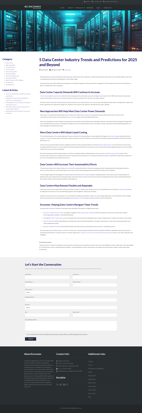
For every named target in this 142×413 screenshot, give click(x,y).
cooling (47, 138)
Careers (90, 365)
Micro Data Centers (11, 71)
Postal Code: (76, 312)
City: (26, 312)
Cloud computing (45, 96)
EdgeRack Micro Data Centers (54, 218)
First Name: (28, 274)
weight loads (93, 196)
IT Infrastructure (10, 67)
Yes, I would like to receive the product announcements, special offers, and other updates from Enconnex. (57, 334)
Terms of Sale (92, 390)
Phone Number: (77, 282)
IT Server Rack (10, 69)
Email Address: (29, 282)
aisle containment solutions (53, 226)
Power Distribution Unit (12, 76)
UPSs (53, 221)
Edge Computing (10, 65)
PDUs (47, 221)
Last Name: (76, 274)
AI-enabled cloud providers (111, 153)
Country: (27, 304)
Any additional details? (31, 319)
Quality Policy (92, 379)
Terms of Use (92, 393)
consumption (86, 115)
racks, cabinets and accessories (54, 212)
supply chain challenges (125, 189)
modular (86, 174)
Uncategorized (10, 84)
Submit (30, 339)
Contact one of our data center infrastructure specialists (96, 232)
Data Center (9, 63)
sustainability (71, 168)
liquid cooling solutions (105, 144)
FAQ (89, 397)
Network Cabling (10, 73)
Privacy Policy (92, 386)
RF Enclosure (9, 82)
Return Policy (92, 383)
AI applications (56, 96)
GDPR (90, 372)
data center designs (113, 136)
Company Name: (30, 297)
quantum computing (80, 198)
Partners (90, 361)
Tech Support (92, 375)
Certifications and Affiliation (96, 368)
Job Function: (29, 289)
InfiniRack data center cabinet (84, 212)
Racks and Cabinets (11, 78)
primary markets (70, 117)
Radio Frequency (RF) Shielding (14, 80)
